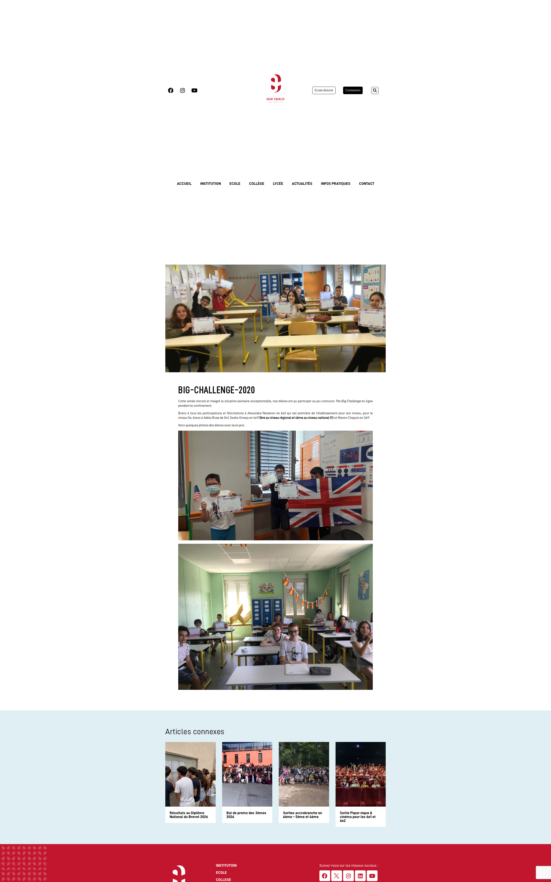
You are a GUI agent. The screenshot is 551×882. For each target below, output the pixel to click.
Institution (210, 183)
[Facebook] (170, 90)
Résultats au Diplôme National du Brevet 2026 (189, 815)
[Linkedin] (360, 875)
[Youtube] (194, 90)
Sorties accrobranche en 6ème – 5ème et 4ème (302, 815)
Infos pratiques (335, 183)
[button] (374, 90)
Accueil (184, 183)
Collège (256, 183)
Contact (366, 183)
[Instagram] (182, 90)
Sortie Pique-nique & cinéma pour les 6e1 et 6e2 (358, 817)
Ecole (234, 183)
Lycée (278, 183)
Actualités (302, 183)
